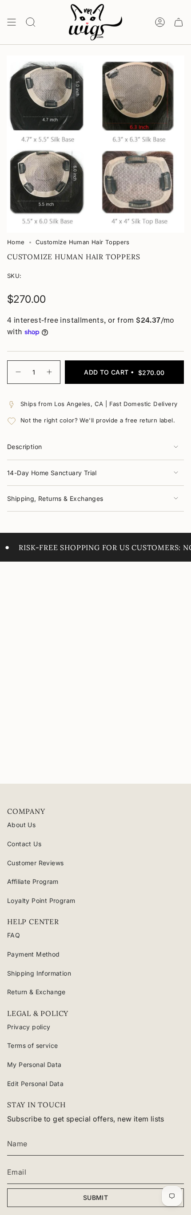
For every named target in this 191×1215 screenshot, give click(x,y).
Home (16, 242)
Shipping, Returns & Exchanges (55, 498)
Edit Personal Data (35, 1083)
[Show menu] (11, 22)
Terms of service (32, 1045)
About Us (21, 824)
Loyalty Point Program (41, 900)
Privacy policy (29, 1027)
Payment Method (33, 954)
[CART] (178, 22)
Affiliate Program (33, 881)
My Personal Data (34, 1064)
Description (24, 446)
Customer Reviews (35, 863)
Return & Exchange (36, 992)
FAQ (13, 935)
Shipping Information (39, 973)
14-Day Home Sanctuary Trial (52, 473)
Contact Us (24, 844)
